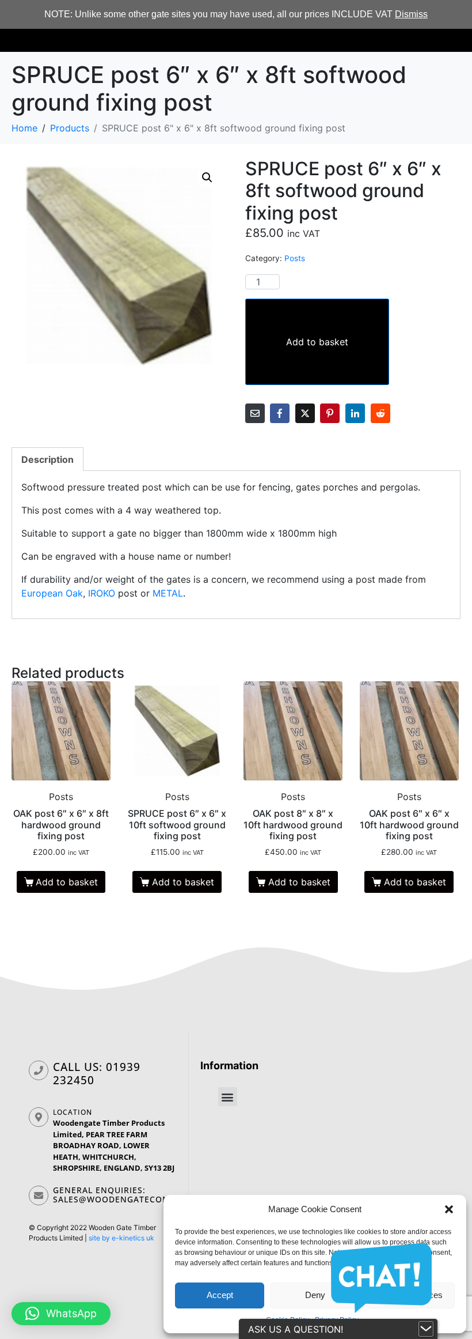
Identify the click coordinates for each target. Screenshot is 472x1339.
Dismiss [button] (411, 14)
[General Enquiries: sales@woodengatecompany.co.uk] (38, 1195)
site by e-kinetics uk (121, 1238)
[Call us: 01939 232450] (38, 1070)
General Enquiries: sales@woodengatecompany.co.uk (138, 1195)
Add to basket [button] (67, 882)
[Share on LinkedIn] (355, 413)
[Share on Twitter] (305, 413)
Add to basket (317, 342)
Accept (220, 1295)
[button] (449, 1209)
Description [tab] (47, 459)
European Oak (52, 593)
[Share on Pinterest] (330, 413)
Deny (315, 1295)
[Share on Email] (255, 413)
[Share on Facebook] (280, 413)
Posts (294, 258)
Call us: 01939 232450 (96, 1073)
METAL (168, 593)
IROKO (101, 593)
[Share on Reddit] (380, 413)
